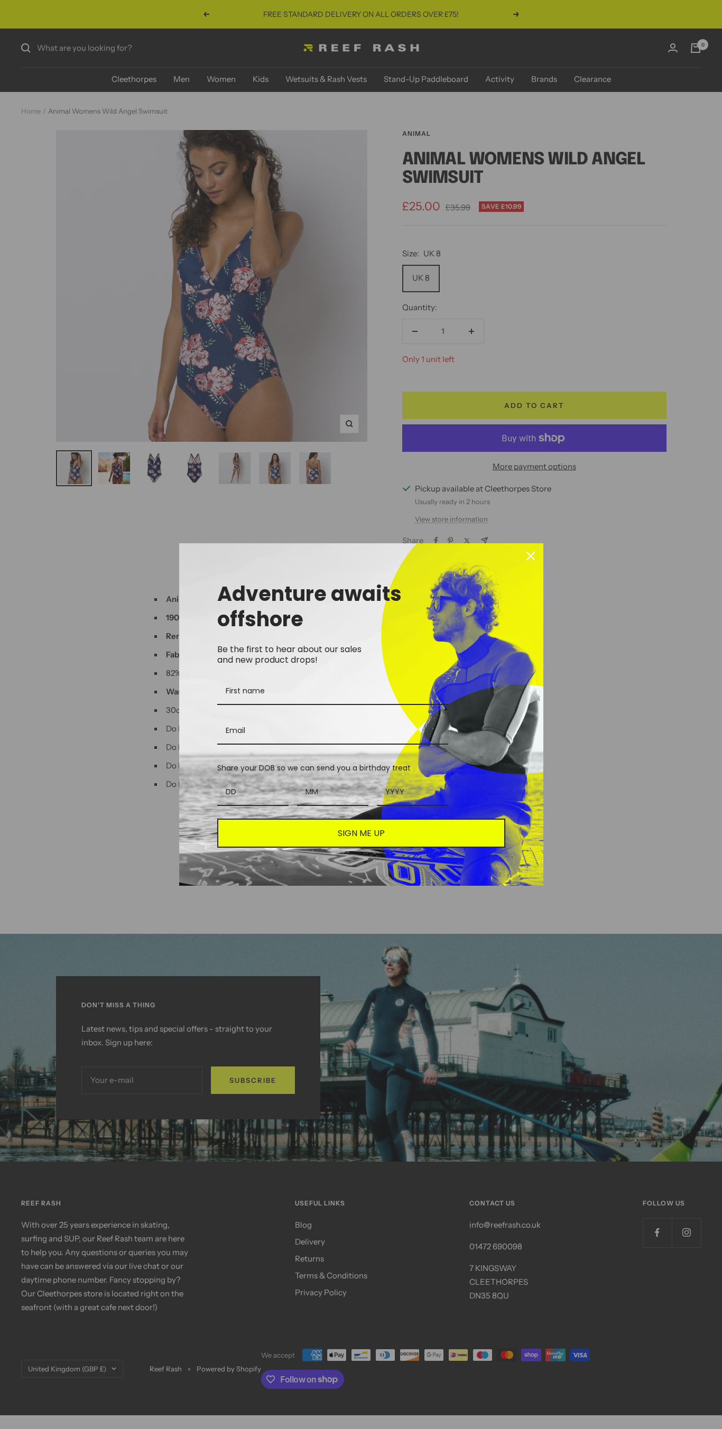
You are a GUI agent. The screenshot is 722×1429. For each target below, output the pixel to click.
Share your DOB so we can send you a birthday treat (314, 768)
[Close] (530, 556)
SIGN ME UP (361, 833)
